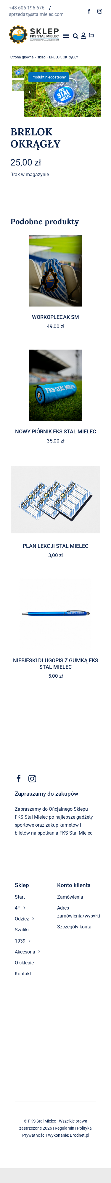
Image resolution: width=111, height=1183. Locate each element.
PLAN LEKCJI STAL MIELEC (56, 546)
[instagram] (99, 11)
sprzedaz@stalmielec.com (36, 14)
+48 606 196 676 (27, 8)
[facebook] (89, 11)
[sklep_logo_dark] (34, 27)
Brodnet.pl (79, 1135)
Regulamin (64, 1128)
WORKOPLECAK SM (55, 317)
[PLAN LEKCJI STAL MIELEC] (55, 499)
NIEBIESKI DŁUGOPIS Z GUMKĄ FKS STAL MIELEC (55, 663)
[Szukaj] (75, 35)
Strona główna (22, 57)
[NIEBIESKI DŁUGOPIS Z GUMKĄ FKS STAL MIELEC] (55, 614)
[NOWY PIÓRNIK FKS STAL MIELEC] (55, 385)
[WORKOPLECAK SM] (55, 271)
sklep (41, 57)
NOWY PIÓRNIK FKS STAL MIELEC (55, 431)
